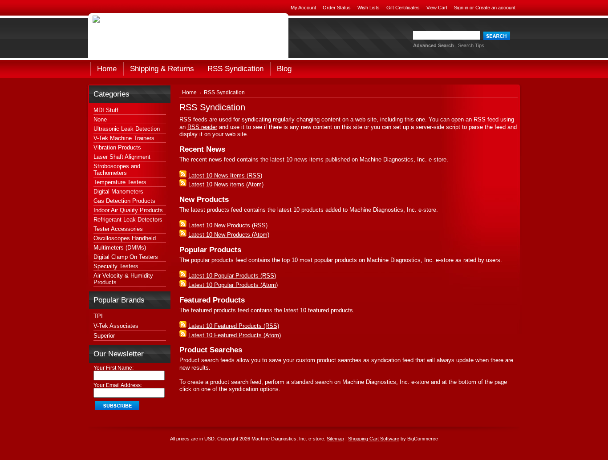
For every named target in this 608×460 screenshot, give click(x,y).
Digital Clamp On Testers (125, 257)
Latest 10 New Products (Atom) (228, 234)
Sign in (461, 7)
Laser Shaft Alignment (121, 156)
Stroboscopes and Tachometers (116, 169)
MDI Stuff (105, 110)
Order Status (337, 7)
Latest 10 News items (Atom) (225, 184)
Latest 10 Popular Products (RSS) (232, 275)
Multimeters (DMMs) (119, 247)
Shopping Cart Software (373, 438)
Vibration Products (117, 147)
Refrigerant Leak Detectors (127, 219)
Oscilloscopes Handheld (124, 238)
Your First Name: (113, 368)
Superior (104, 335)
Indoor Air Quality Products (128, 210)
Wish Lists (368, 7)
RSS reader (202, 127)
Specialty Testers (115, 266)
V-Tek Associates (115, 326)
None (100, 119)
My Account (303, 7)
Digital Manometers (118, 191)
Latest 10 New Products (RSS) (228, 225)
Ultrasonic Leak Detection (126, 128)
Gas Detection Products (124, 201)
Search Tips (471, 45)
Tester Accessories (118, 229)
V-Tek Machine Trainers (123, 138)
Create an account (495, 7)
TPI (98, 316)
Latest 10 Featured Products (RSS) (233, 326)
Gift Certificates (403, 7)
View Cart (436, 7)
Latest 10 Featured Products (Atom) (234, 335)
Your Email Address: (117, 385)
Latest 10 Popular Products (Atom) (233, 285)
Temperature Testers (119, 182)
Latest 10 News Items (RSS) (225, 175)
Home (189, 92)
